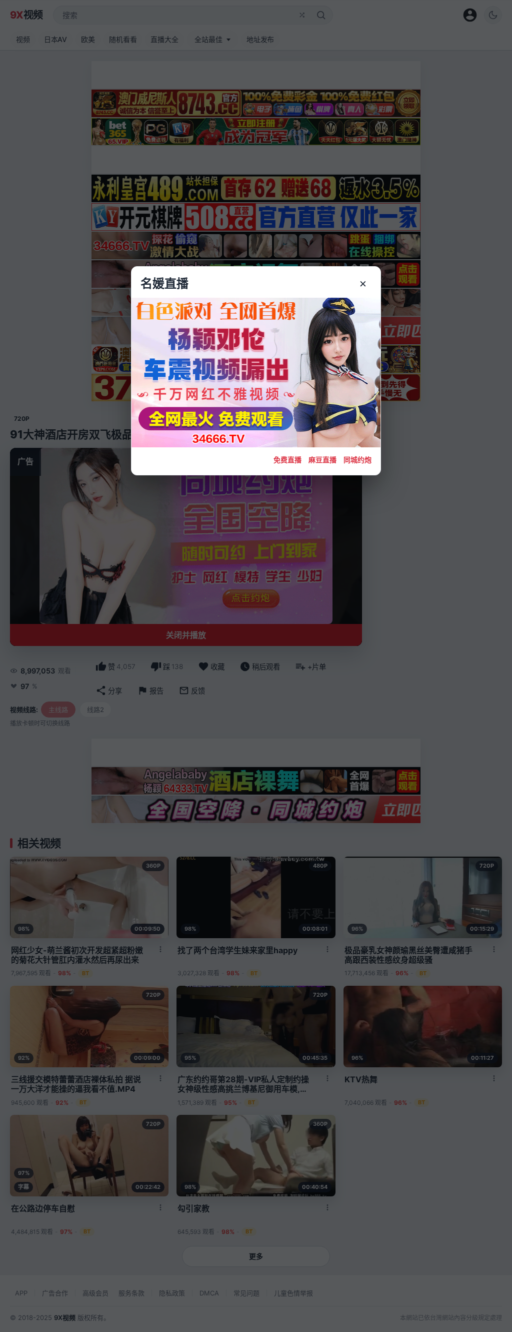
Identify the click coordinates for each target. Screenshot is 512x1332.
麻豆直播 (322, 459)
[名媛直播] (256, 666)
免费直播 (288, 459)
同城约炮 (358, 459)
